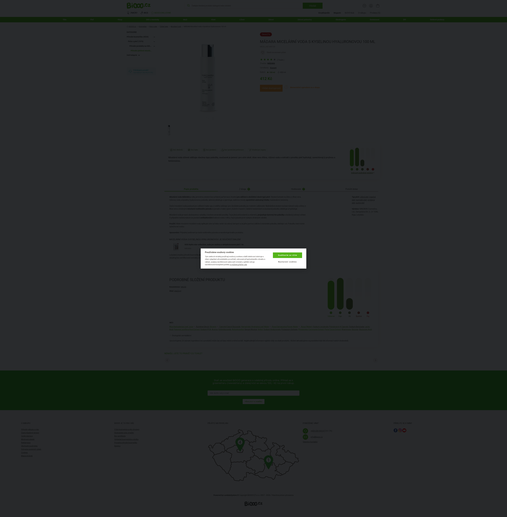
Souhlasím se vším (287, 255)
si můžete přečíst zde (238, 264)
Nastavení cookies (287, 262)
